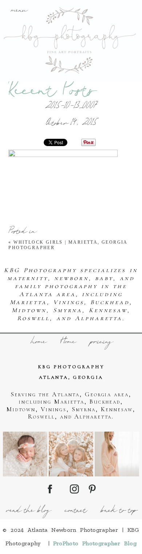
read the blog (28, 511)
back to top (118, 511)
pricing (101, 342)
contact (75, 511)
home (38, 342)
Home (67, 342)
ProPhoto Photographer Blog (95, 543)
